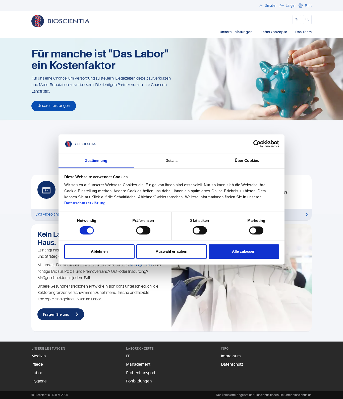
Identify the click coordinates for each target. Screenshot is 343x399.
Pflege (37, 364)
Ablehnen (99, 251)
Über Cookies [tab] (247, 160)
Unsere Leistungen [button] (53, 105)
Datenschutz (232, 364)
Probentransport (140, 373)
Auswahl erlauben (171, 251)
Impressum (231, 356)
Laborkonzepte (274, 32)
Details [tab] (171, 160)
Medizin (38, 356)
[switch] (143, 231)
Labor (36, 373)
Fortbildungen (139, 381)
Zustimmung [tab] (96, 160)
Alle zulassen (243, 251)
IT (128, 356)
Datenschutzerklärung (85, 203)
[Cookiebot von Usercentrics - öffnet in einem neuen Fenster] (257, 144)
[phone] (297, 19)
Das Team (303, 32)
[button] (267, 5)
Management (140, 265)
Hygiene (39, 381)
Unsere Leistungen (236, 32)
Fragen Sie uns (56, 314)
